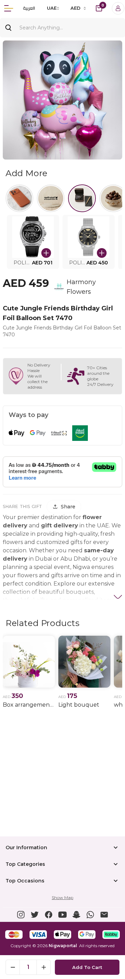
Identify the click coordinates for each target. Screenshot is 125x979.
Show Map (62, 897)
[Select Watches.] (82, 198)
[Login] (118, 8)
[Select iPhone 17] (19, 198)
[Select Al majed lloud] (51, 198)
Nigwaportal (63, 945)
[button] (33, 242)
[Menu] (8, 8)
